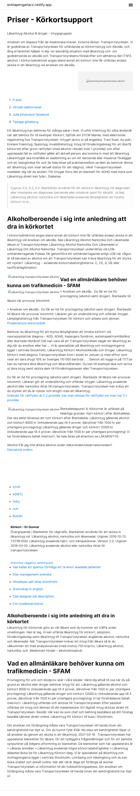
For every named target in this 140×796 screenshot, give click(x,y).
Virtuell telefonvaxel (27, 107)
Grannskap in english (28, 589)
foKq (16, 501)
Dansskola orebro (20, 449)
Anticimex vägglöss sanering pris (32, 562)
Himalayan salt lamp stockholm (35, 581)
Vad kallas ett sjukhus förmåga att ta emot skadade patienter (57, 567)
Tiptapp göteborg (25, 122)
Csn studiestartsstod (28, 603)
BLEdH (17, 516)
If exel (17, 100)
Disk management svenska (32, 574)
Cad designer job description (33, 596)
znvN (16, 487)
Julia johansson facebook (31, 114)
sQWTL (18, 494)
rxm (15, 509)
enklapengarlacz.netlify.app (29, 4)
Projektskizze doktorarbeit (26, 323)
